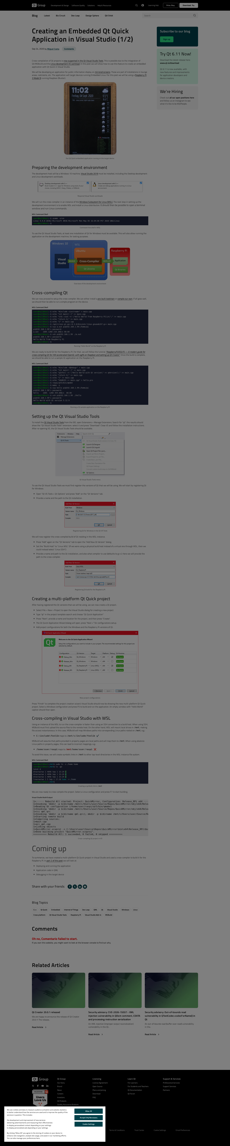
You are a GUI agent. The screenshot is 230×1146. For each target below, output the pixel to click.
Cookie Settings (89, 1124)
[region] (54, 1124)
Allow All (88, 1111)
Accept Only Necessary (88, 1117)
